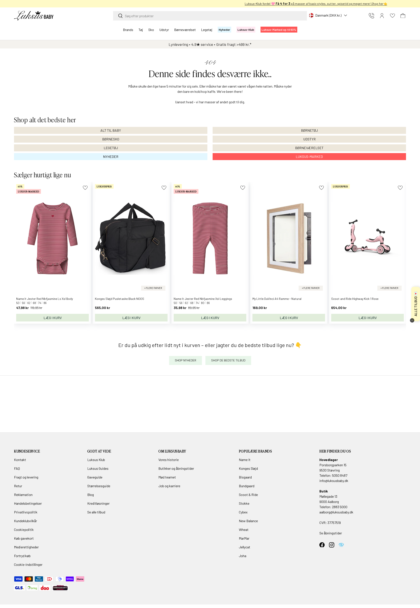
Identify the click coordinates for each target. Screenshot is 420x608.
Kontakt (20, 460)
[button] (403, 16)
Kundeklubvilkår (25, 521)
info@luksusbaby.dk (333, 480)
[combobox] (210, 16)
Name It (244, 460)
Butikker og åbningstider (176, 468)
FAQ (17, 468)
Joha (242, 556)
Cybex (243, 512)
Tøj (140, 30)
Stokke (244, 503)
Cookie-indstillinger (28, 564)
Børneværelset (185, 30)
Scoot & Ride (248, 494)
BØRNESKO (110, 139)
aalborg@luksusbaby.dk (336, 512)
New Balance (248, 521)
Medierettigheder (26, 547)
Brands (128, 30)
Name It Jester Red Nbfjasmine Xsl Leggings (203, 299)
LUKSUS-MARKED (309, 156)
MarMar (244, 538)
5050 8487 (339, 475)
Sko (151, 30)
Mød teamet (167, 477)
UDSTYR (309, 139)
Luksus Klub (96, 460)
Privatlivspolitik (25, 512)
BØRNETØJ (309, 130)
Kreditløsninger (98, 503)
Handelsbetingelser (28, 503)
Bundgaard (246, 486)
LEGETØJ (111, 148)
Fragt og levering (26, 477)
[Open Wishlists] (392, 15)
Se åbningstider (330, 533)
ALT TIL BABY (110, 130)
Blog (90, 494)
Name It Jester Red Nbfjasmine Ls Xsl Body (44, 299)
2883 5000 (339, 507)
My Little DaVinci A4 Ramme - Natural (276, 299)
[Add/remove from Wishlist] (85, 187)
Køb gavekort (24, 538)
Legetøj (206, 30)
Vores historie (168, 460)
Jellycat (244, 547)
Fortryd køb (22, 556)
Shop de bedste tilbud (228, 360)
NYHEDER (110, 156)
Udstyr (164, 30)
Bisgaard (245, 477)
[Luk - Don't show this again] (412, 320)
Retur (18, 486)
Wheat (243, 529)
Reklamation (23, 494)
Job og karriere (169, 486)
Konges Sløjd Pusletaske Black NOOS (119, 299)
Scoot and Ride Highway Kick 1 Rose (354, 299)
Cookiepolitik (24, 529)
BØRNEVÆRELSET (309, 148)
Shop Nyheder (185, 360)
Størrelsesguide (98, 486)
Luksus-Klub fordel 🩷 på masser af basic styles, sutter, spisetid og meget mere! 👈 (210, 3)
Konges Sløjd (248, 468)
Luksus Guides (97, 468)
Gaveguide (94, 477)
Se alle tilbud (96, 512)
